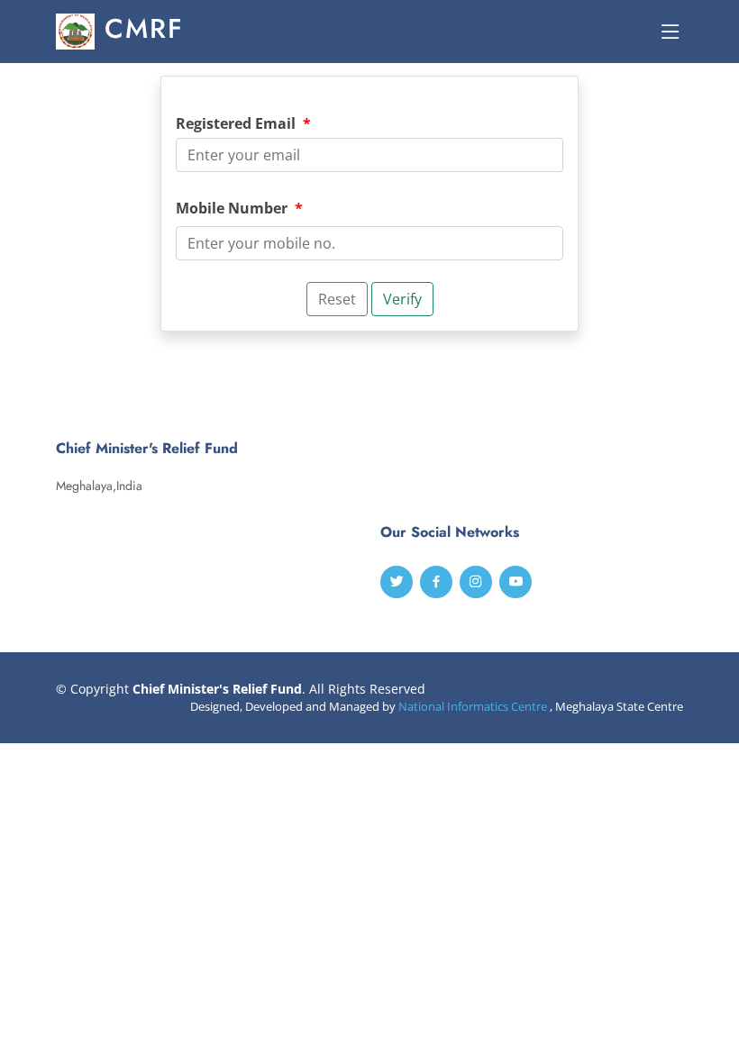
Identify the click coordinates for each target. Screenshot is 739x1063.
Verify (402, 299)
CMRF (139, 28)
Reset (337, 299)
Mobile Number (239, 208)
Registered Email (243, 123)
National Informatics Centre (472, 706)
